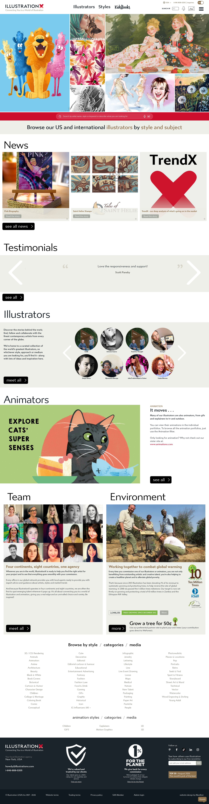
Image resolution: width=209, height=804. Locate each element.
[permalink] (67, 219)
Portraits (175, 664)
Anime (34, 664)
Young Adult (175, 700)
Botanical (34, 682)
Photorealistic (175, 653)
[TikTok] (184, 751)
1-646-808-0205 (179, 3)
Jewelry (128, 657)
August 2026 (179, 773)
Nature (128, 686)
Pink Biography (11, 211)
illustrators (119, 127)
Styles (104, 6)
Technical (175, 686)
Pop (175, 660)
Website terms (52, 795)
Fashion (81, 678)
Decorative (81, 657)
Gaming (81, 689)
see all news (16, 226)
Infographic (128, 653)
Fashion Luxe (81, 682)
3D (142, 729)
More (164, 612)
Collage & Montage (34, 697)
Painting (128, 697)
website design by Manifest (192, 795)
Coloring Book (34, 700)
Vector (175, 689)
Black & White (34, 675)
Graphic (81, 697)
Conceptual (34, 707)
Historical (81, 700)
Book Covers (34, 678)
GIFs (81, 693)
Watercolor (175, 693)
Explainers (104, 726)
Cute (81, 653)
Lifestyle (128, 664)
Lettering (128, 660)
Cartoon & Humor (34, 686)
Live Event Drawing (128, 671)
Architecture (34, 668)
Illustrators (84, 6)
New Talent (128, 689)
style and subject (161, 127)
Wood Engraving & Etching (175, 697)
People (128, 707)
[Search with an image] (148, 116)
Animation (34, 660)
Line (128, 668)
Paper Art (128, 700)
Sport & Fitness (175, 675)
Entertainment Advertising (81, 671)
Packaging (128, 693)
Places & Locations (175, 657)
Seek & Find (175, 671)
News (16, 145)
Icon (81, 704)
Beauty (33, 671)
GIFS (66, 729)
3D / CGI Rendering (34, 653)
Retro (175, 668)
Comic (34, 704)
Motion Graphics (104, 729)
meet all (14, 380)
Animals (34, 657)
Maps (128, 678)
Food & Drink (81, 686)
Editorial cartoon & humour (81, 664)
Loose (128, 675)
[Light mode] (200, 2)
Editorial (81, 660)
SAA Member (118, 795)
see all (11, 297)
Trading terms (75, 795)
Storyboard (175, 678)
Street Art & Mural (175, 682)
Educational (81, 668)
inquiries (190, 3)
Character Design (34, 689)
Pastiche (128, 704)
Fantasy (81, 675)
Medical (128, 682)
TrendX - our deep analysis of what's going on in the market (169, 211)
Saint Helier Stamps (82, 211)
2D (142, 726)
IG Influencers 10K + (81, 707)
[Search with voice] (144, 116)
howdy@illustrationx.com (19, 766)
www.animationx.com (161, 444)
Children (34, 693)
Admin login (139, 795)
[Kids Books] (123, 7)
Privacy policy (96, 795)
